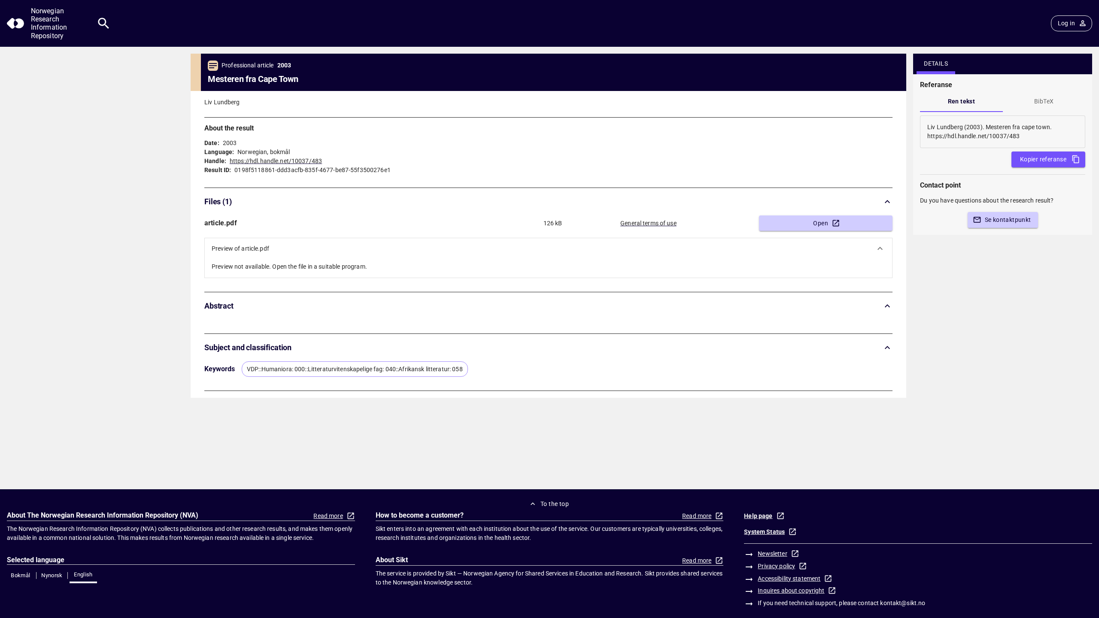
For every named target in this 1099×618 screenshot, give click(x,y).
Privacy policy (776, 566)
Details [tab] (936, 63)
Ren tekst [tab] (961, 101)
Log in (1066, 23)
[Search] (104, 23)
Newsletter (772, 553)
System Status (764, 531)
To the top (554, 503)
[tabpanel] (1002, 131)
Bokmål (20, 575)
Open (820, 223)
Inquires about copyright (791, 590)
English (83, 574)
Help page (758, 515)
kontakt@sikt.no (902, 603)
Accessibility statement (789, 578)
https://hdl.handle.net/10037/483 (276, 161)
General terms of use (648, 223)
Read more (328, 515)
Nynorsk (52, 575)
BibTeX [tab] (1043, 101)
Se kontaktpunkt (1008, 219)
